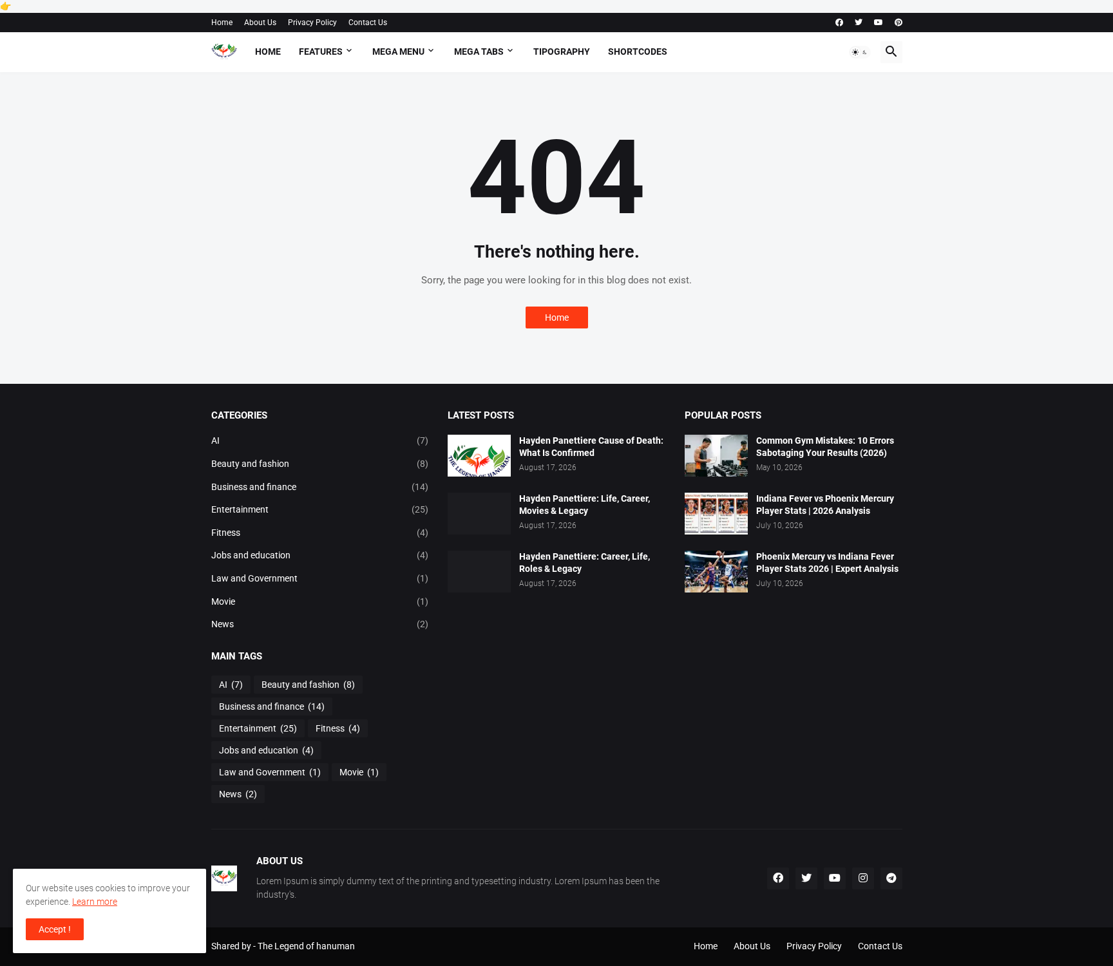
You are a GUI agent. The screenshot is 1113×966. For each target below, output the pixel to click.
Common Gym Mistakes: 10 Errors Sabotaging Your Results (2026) (825, 446)
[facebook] (839, 22)
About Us (260, 22)
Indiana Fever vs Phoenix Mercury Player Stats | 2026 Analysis (825, 504)
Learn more (94, 901)
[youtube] (878, 22)
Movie (320, 601)
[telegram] (891, 878)
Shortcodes (637, 51)
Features (321, 51)
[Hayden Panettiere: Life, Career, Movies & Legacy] (479, 514)
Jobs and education (320, 555)
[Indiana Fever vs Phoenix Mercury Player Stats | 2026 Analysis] (716, 514)
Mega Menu (398, 51)
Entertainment (320, 509)
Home (222, 22)
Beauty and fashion (320, 464)
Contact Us (367, 22)
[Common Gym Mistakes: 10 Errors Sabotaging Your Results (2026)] (716, 456)
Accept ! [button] (55, 929)
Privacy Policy (312, 22)
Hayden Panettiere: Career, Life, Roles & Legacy (584, 562)
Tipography (561, 51)
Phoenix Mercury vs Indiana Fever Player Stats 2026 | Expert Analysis (827, 562)
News (320, 624)
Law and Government (320, 578)
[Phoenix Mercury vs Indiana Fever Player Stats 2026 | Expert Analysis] (716, 571)
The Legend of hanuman (306, 946)
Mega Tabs (479, 51)
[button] (860, 52)
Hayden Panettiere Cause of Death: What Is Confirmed (591, 446)
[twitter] (858, 22)
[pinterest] (898, 22)
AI (320, 440)
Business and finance (320, 487)
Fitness (320, 532)
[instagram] (863, 878)
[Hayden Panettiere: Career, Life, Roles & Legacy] (479, 571)
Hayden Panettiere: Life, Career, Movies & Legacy (584, 504)
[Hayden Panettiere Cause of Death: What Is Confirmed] (479, 456)
